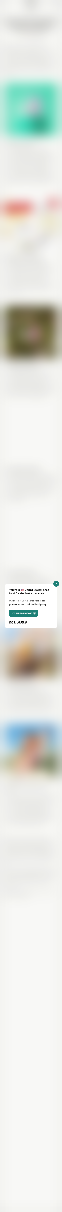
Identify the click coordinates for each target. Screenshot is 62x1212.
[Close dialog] (56, 584)
